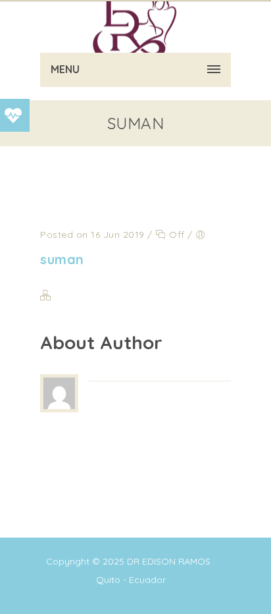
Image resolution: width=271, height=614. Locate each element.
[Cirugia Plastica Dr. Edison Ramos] (135, 26)
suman (62, 259)
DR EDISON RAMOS (168, 561)
